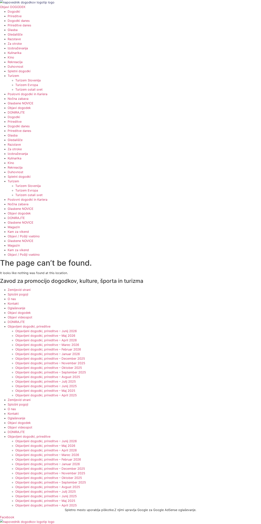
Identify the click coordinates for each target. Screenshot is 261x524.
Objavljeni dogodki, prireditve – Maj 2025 (45, 391)
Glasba (13, 30)
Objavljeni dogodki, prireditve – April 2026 (46, 340)
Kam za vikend (18, 232)
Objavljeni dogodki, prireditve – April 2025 (46, 395)
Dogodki (14, 11)
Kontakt (13, 303)
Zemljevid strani (19, 290)
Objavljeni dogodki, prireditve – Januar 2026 (47, 354)
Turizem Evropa (26, 85)
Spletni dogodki (19, 71)
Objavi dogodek (19, 108)
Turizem (13, 76)
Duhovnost (15, 66)
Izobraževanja (18, 48)
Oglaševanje (16, 308)
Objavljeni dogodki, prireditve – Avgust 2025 (47, 377)
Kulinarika (14, 53)
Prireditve (15, 16)
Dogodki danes (19, 21)
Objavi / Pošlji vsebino (24, 236)
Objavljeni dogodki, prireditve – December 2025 (50, 358)
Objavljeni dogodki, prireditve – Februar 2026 (48, 349)
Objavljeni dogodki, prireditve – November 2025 (50, 363)
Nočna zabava (18, 99)
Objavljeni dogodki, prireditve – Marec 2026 (47, 345)
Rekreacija (15, 62)
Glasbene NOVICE (20, 103)
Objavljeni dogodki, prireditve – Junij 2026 (46, 331)
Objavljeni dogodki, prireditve (29, 326)
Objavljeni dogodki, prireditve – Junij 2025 (46, 386)
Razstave (14, 39)
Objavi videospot (20, 317)
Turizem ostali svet (29, 89)
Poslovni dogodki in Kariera (27, 94)
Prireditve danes (19, 25)
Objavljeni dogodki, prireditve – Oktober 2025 (48, 368)
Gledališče (15, 34)
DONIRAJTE (16, 112)
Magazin (14, 227)
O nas (12, 299)
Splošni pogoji (18, 294)
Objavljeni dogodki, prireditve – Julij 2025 (45, 381)
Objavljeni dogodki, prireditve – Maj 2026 (45, 335)
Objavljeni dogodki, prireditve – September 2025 (50, 372)
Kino (11, 57)
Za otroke (15, 43)
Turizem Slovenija (28, 80)
